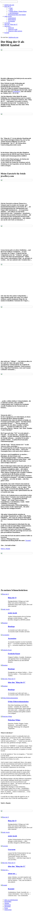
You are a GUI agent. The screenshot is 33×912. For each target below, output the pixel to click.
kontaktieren (16, 91)
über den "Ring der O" (17, 682)
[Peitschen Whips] (6, 716)
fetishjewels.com (13, 37)
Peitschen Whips (14, 720)
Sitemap (6, 903)
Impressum (7, 905)
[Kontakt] (4, 885)
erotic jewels (12, 613)
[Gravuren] (4, 846)
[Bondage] (4, 623)
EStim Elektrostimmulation (18, 702)
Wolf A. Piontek (5, 548)
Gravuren (11, 849)
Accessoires (12, 638)
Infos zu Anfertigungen (11, 900)
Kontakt (11, 889)
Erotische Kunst (14, 654)
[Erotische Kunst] (6, 650)
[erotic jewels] (5, 609)
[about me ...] (5, 870)
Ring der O (12, 598)
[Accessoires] (5, 635)
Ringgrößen (7, 901)
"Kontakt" (28, 540)
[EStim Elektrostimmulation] (9, 698)
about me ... (12, 873)
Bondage (11, 626)
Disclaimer (7, 906)
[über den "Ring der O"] (8, 679)
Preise (6, 908)
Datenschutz (8, 909)
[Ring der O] (5, 594)
